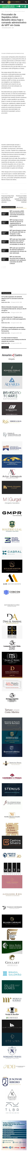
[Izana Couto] (12, 704)
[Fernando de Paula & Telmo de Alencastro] (12, 730)
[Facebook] (2, 31)
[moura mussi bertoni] (12, 546)
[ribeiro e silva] (12, 428)
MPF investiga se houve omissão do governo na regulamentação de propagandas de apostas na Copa (18, 223)
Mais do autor (20, 207)
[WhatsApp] (13, 31)
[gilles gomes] (12, 993)
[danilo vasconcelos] (12, 441)
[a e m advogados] (12, 585)
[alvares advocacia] (12, 848)
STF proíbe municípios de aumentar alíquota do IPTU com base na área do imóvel (12, 298)
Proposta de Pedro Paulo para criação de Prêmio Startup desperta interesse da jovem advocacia (7, 199)
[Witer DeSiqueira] (12, 467)
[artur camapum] (12, 480)
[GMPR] (12, 520)
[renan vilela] (12, 611)
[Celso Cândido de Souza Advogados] (12, 835)
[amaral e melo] (12, 861)
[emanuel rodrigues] (12, 454)
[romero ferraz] (12, 375)
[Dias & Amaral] (12, 625)
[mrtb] (12, 874)
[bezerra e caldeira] (12, 756)
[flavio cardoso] (12, 940)
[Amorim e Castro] (12, 362)
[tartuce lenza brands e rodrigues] (12, 1114)
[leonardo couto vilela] (12, 651)
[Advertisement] (14, 130)
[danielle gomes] (12, 664)
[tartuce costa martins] (12, 717)
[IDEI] (14, 1074)
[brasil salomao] (12, 980)
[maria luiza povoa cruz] (12, 638)
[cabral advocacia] (12, 559)
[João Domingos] (12, 677)
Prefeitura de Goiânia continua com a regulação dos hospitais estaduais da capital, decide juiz (21, 199)
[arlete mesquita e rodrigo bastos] (12, 691)
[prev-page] (2, 267)
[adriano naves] (12, 1058)
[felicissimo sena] (12, 809)
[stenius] (12, 796)
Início (2, 11)
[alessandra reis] (12, 901)
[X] (6, 31)
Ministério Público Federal (19, 11)
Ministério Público (8, 11)
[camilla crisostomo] (12, 888)
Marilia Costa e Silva (5, 302)
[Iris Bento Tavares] (12, 414)
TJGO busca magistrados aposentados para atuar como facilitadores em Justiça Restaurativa (13, 329)
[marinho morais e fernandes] (12, 822)
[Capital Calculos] (12, 1032)
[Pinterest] (9, 31)
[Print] (20, 31)
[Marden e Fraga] (12, 782)
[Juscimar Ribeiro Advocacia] (12, 1087)
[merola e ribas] (12, 1006)
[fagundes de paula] (12, 743)
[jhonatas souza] (12, 769)
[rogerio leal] (12, 533)
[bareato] (12, 493)
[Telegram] (23, 31)
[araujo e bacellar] (12, 1019)
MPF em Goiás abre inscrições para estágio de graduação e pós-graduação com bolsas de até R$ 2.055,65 (18, 260)
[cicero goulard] (12, 966)
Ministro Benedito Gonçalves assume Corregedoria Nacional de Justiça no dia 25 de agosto (13, 308)
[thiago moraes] (12, 914)
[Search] (26, 2)
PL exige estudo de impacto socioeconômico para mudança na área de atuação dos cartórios (13, 339)
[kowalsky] (12, 1101)
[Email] (16, 31)
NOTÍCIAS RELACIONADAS (8, 207)
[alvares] (12, 388)
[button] (2, 2)
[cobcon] (12, 598)
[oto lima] (12, 1045)
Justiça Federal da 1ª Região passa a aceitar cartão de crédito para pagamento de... (13, 318)
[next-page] (5, 267)
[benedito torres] (12, 401)
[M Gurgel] (12, 506)
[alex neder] (12, 953)
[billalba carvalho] (12, 927)
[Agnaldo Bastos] (12, 572)
